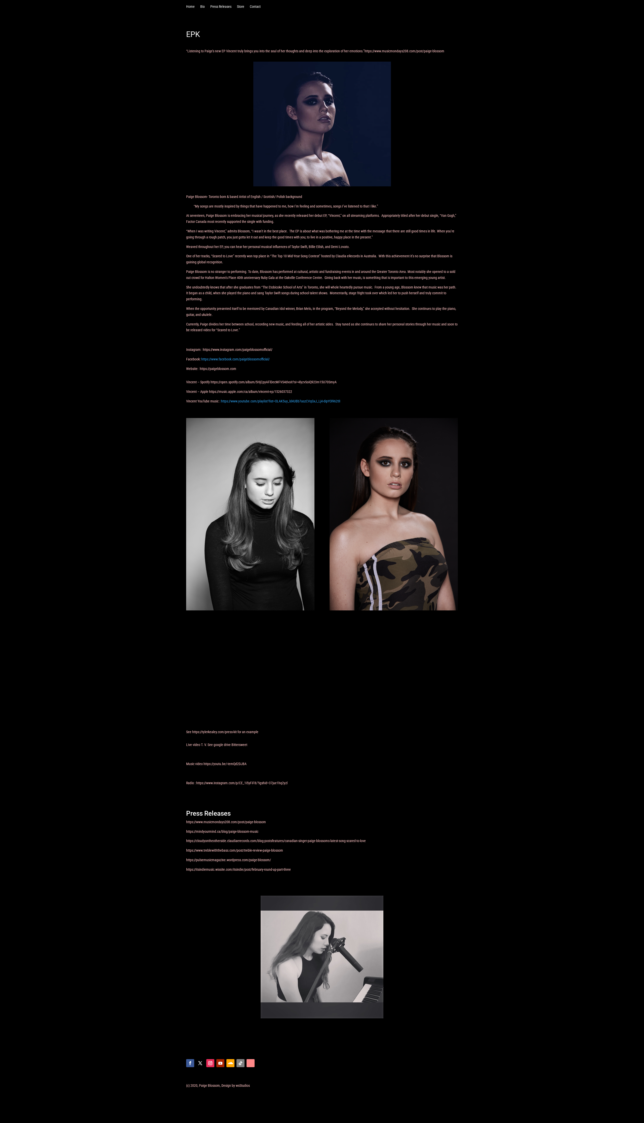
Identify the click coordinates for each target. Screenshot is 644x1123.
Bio (202, 7)
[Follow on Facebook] (190, 1063)
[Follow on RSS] (251, 1063)
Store (240, 7)
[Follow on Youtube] (220, 1063)
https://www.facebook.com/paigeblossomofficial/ (235, 359)
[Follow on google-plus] (230, 1063)
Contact (255, 7)
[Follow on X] (200, 1063)
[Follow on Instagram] (210, 1063)
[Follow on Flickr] (240, 1063)
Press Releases (220, 7)
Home (190, 7)
